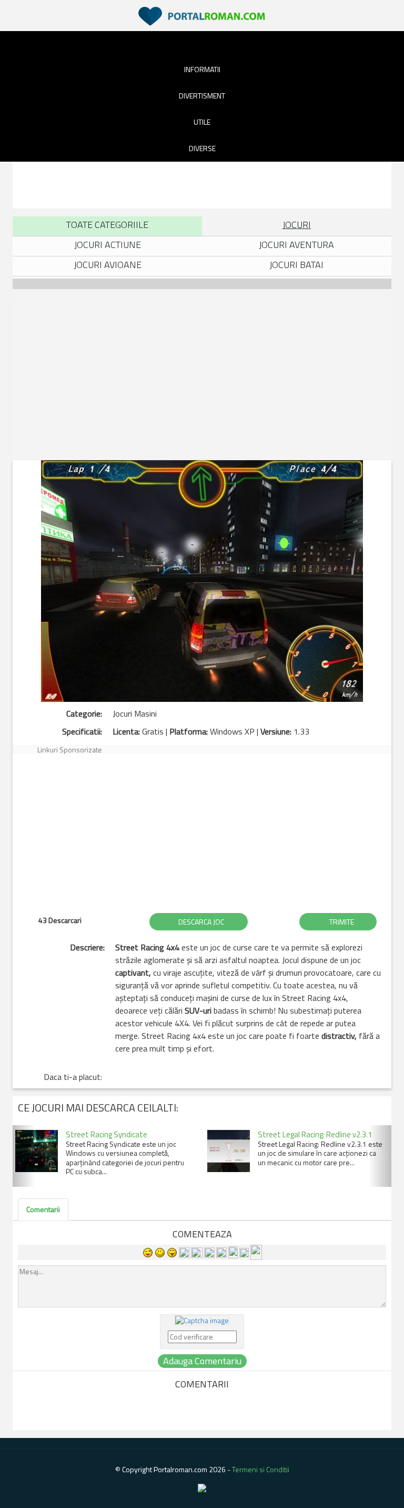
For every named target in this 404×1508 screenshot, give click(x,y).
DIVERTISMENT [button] (202, 95)
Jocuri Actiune (107, 244)
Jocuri (296, 224)
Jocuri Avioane (108, 264)
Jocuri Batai (296, 264)
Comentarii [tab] (43, 1209)
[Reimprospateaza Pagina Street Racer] (202, 1319)
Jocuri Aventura (296, 244)
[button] (24, 1156)
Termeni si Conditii (260, 1469)
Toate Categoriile (107, 224)
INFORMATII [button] (202, 69)
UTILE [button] (202, 121)
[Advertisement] (204, 183)
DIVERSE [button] (202, 148)
